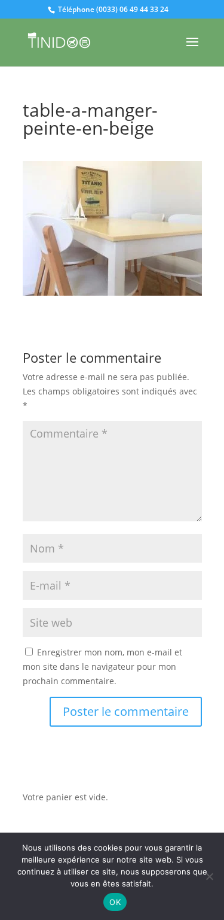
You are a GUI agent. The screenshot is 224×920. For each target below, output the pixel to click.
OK (115, 902)
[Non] (209, 876)
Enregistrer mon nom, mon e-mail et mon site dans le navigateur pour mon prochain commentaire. (102, 666)
